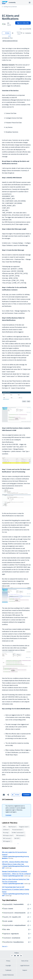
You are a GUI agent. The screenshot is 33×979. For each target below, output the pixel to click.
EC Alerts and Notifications (10, 17)
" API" (4, 826)
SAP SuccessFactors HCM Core (10, 41)
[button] (9, 36)
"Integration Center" (23, 826)
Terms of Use (24, 961)
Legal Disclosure (24, 965)
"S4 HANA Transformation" (18, 832)
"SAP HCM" (16, 838)
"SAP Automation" (20, 835)
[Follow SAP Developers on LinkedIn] (21, 955)
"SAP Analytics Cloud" (8, 835)
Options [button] (16, 26)
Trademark (8, 970)
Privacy (8, 961)
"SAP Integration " (7, 841)
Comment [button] (26, 794)
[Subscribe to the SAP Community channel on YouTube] (18, 955)
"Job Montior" (6, 829)
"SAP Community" (7, 838)
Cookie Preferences (8, 975)
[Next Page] (18, 843)
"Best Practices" (12, 826)
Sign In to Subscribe (23, 23)
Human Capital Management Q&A (13, 876)
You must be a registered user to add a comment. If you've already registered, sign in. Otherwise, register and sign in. (15, 809)
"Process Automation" (17, 829)
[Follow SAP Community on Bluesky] (15, 955)
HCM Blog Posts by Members (10, 6)
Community (12, 2)
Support (25, 970)
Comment (8, 815)
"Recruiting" (5, 832)
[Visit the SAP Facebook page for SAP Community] (12, 955)
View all (4, 946)
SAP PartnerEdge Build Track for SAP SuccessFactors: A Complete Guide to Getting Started (15, 889)
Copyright (8, 965)
